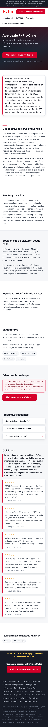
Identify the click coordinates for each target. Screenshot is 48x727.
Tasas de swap (19, 688)
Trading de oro (30, 685)
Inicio (6, 641)
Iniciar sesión (19, 698)
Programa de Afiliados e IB (23, 695)
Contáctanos (40, 695)
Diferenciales (29, 18)
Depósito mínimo (32, 698)
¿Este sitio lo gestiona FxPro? (17, 421)
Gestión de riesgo (35, 691)
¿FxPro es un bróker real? (16, 436)
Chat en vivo (7, 688)
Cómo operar (7, 698)
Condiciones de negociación (13, 23)
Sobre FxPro (6, 695)
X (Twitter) (8, 359)
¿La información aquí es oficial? (18, 428)
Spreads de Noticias (9, 701)
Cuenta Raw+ (32, 688)
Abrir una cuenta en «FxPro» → (31, 11)
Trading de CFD (21, 691)
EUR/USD (19, 18)
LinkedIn (21, 359)
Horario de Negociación (28, 701)
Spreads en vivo (8, 18)
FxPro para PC (7, 691)
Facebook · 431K (10, 353)
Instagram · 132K (28, 353)
